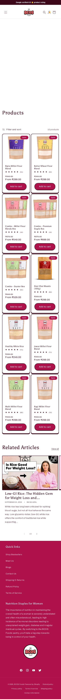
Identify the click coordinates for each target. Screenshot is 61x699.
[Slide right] (37, 534)
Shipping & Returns (15, 580)
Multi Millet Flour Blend (13, 407)
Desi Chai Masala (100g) (42, 287)
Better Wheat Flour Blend (43, 167)
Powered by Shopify (32, 684)
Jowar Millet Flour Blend (42, 347)
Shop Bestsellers (14, 554)
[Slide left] (24, 534)
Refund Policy (12, 587)
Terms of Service (14, 593)
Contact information (31, 693)
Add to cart (16, 186)
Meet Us (10, 561)
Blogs (8, 567)
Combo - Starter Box (15, 286)
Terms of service (31, 688)
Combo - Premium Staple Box (43, 227)
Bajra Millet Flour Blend (13, 167)
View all (55, 449)
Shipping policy (46, 688)
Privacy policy (16, 688)
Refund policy (48, 684)
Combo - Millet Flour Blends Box (15, 227)
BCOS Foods (19, 684)
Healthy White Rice (14, 346)
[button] (6, 12)
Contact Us (11, 574)
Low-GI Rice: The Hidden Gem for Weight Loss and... (29, 495)
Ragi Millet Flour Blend (42, 407)
